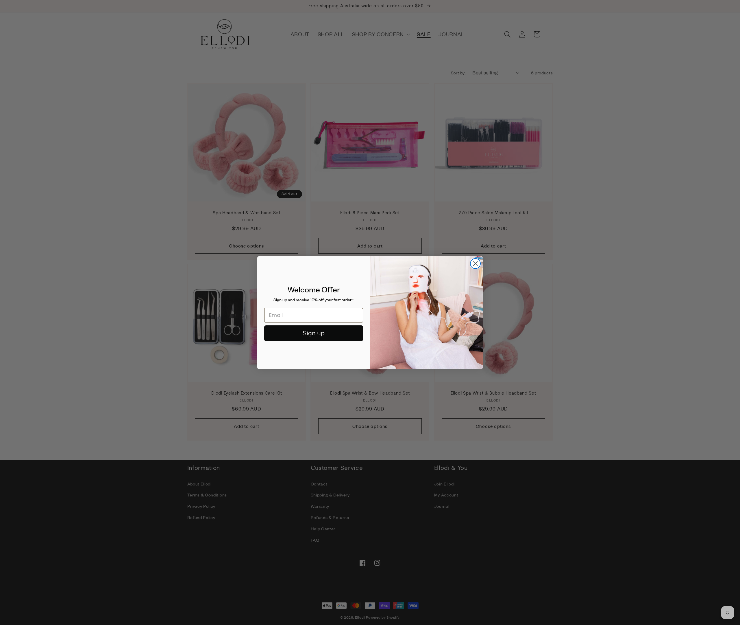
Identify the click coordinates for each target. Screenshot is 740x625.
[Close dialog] (475, 264)
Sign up (314, 333)
